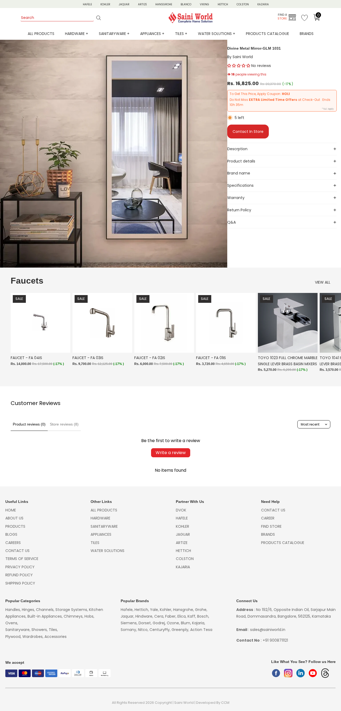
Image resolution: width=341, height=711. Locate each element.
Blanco (186, 4)
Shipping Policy (20, 583)
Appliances (101, 534)
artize (182, 542)
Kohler (105, 4)
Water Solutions (107, 550)
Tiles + (181, 33)
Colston (243, 4)
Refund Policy (19, 575)
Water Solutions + (216, 33)
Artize (142, 4)
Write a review (171, 453)
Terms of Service (21, 558)
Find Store (271, 526)
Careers (13, 542)
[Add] (62, 344)
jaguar (183, 534)
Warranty (236, 197)
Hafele (182, 518)
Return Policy (239, 210)
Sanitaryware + (114, 33)
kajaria (183, 567)
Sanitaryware (104, 526)
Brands (307, 33)
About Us (14, 518)
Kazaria (263, 4)
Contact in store (248, 131)
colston (185, 558)
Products (15, 526)
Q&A (231, 222)
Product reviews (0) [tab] (29, 424)
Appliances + (152, 33)
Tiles (95, 542)
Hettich (223, 4)
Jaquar (124, 4)
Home (10, 510)
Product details (241, 161)
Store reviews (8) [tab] (64, 424)
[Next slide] (324, 335)
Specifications (240, 185)
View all (322, 282)
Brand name (238, 173)
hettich (183, 550)
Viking (204, 4)
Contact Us (17, 550)
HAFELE (87, 4)
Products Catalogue (267, 33)
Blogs (11, 534)
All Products (41, 33)
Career (267, 518)
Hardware (100, 518)
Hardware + (76, 33)
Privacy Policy (20, 567)
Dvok (181, 510)
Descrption (237, 149)
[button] (238, 65)
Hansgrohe (163, 4)
